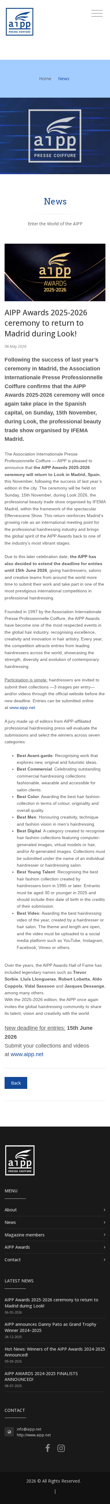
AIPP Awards (17, 1247)
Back (16, 1083)
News (10, 1222)
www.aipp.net (22, 707)
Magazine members (25, 1235)
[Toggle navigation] (97, 13)
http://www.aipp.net (34, 1435)
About (11, 1210)
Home (45, 78)
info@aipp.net (29, 1429)
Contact (13, 1259)
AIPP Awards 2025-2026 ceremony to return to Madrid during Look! (46, 323)
